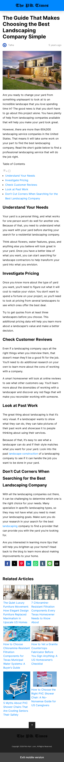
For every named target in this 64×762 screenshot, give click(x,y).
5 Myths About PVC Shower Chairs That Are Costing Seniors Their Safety (15, 708)
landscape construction (23, 453)
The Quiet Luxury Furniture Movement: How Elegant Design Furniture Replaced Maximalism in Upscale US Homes (16, 612)
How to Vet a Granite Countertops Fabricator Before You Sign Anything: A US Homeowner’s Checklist (44, 654)
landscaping (10, 526)
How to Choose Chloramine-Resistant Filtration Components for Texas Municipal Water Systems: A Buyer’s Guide (16, 656)
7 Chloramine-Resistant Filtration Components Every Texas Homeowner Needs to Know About (43, 612)
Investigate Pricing (16, 180)
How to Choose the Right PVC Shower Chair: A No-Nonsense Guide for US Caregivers (43, 697)
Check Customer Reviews (21, 184)
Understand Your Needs (20, 175)
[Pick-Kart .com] (32, 736)
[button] (7, 563)
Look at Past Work (16, 189)
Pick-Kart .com (32, 5)
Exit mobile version (32, 757)
